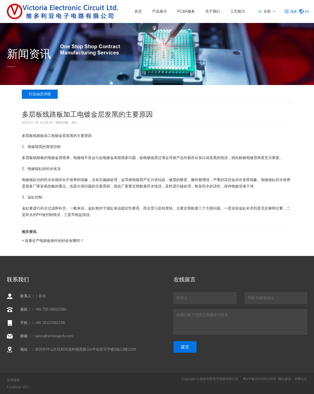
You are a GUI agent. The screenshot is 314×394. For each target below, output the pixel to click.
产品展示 (159, 11)
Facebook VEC (18, 387)
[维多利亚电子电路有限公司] (62, 11)
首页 (138, 11)
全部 (267, 11)
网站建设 (284, 379)
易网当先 (300, 379)
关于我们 (212, 11)
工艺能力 (237, 11)
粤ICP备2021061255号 (259, 379)
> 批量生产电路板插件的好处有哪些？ (53, 241)
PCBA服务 (186, 11)
